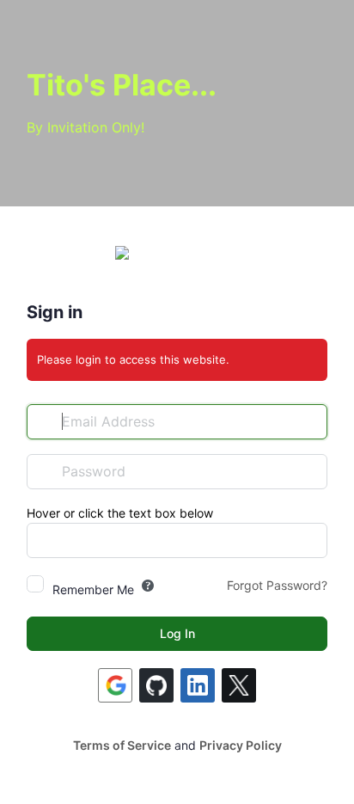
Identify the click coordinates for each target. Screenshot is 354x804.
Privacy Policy (240, 745)
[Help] (147, 585)
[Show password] (310, 471)
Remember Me (93, 589)
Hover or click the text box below (120, 513)
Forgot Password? (277, 585)
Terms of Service (122, 745)
